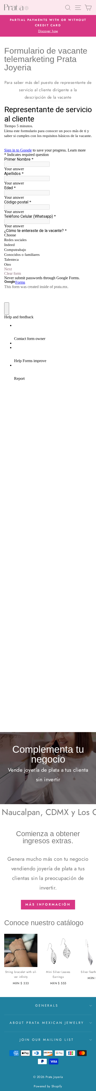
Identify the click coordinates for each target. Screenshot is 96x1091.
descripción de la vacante (48, 97)
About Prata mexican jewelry (47, 1022)
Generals (47, 1005)
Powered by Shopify (48, 1086)
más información (48, 904)
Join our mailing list (47, 1039)
